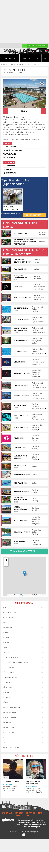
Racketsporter (9, 712)
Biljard (6, 632)
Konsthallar (8, 667)
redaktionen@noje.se (30, 831)
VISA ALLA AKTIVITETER (23, 551)
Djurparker (8, 652)
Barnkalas (7, 627)
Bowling (6, 642)
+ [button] (6, 560)
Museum (6, 697)
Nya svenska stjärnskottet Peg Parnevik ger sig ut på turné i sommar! (34, 790)
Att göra (9, 58)
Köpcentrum (8, 672)
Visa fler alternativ (33, 214)
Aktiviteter (20, 64)
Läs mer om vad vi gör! (35, 825)
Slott (5, 737)
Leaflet (10, 595)
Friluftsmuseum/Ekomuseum (15, 662)
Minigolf (6, 692)
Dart (5, 647)
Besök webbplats (14, 150)
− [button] (6, 564)
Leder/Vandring (10, 677)
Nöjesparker (8, 702)
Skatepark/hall (9, 732)
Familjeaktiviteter (10, 657)
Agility (5, 607)
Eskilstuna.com (7, 64)
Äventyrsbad (8, 617)
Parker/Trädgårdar (11, 707)
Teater (6, 742)
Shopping (7, 722)
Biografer (7, 637)
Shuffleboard (9, 727)
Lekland (6, 682)
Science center (9, 717)
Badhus (6, 622)
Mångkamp (7, 687)
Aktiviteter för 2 (10, 612)
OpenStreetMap (26, 595)
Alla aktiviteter (12, 748)
